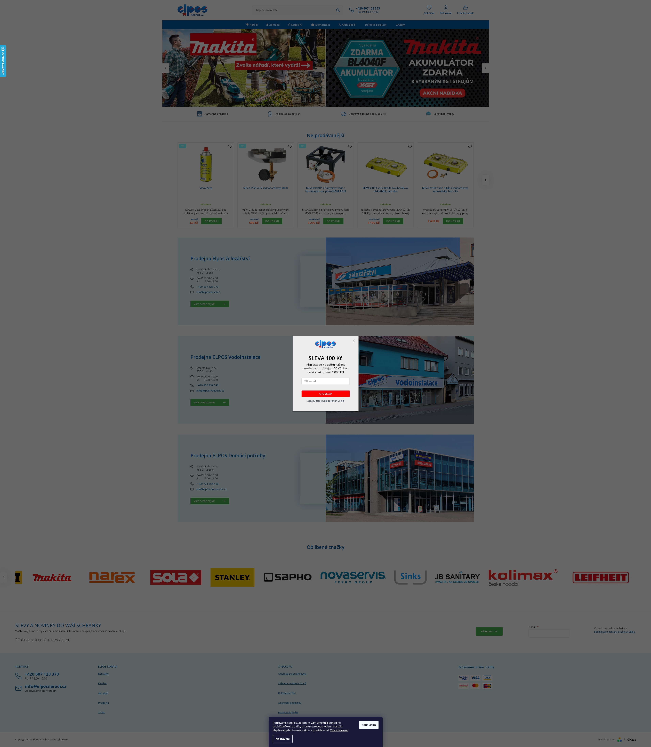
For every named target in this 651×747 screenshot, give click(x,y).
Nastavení (283, 739)
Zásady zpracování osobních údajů (325, 400)
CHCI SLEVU (325, 393)
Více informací (339, 730)
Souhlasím (369, 725)
